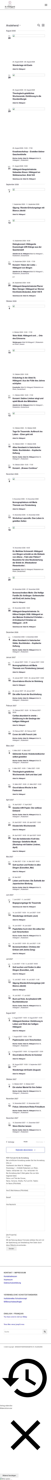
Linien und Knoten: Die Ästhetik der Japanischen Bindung (29, 882)
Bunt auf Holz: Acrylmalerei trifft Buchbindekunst (27, 1000)
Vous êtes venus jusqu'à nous (14, 1324)
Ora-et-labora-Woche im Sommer (27, 1054)
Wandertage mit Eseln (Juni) (25, 915)
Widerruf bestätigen (9, 1475)
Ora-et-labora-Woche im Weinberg (28, 681)
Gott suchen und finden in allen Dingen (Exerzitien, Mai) (27, 866)
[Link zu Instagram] (45, 1349)
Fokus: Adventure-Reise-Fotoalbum (29, 1106)
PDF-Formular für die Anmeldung (17, 1158)
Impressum (8, 1279)
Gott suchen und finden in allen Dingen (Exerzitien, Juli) (27, 968)
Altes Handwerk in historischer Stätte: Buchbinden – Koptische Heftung (27, 450)
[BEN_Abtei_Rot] (21, 5)
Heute (26, 1142)
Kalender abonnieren (24, 1150)
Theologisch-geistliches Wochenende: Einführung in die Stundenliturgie (27, 96)
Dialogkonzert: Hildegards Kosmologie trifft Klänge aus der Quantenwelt (27, 247)
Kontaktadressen (10, 1276)
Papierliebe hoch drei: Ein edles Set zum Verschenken (28, 930)
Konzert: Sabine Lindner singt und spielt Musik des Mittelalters (28, 400)
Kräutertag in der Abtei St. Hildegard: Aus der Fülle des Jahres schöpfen (29, 380)
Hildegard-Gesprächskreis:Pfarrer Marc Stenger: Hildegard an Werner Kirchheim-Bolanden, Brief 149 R (28, 289)
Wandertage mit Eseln (22, 65)
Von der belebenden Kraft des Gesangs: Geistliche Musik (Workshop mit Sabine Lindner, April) (26, 843)
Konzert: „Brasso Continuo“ (25, 468)
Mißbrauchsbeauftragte (13, 1301)
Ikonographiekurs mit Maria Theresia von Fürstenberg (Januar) (28, 667)
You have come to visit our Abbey (15, 1317)
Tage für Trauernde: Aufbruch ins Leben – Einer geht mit (27, 433)
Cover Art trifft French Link (25, 734)
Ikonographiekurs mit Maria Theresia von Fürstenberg (25, 503)
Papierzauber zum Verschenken (27, 1039)
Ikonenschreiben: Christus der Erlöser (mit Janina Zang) (26, 948)
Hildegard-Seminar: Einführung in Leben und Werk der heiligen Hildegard (28, 1024)
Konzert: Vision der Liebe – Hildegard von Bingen (25, 266)
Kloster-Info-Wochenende (24, 825)
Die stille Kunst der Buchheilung (27, 694)
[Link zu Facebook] (42, 1349)
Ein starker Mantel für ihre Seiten (27, 1087)
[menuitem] (46, 5)
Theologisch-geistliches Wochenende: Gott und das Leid (27, 773)
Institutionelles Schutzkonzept (15, 1298)
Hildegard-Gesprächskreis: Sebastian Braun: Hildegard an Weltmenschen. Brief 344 (26, 172)
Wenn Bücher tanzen (22, 1126)
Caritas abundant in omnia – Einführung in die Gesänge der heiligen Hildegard (26, 718)
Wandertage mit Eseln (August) (27, 1069)
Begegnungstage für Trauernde (27, 902)
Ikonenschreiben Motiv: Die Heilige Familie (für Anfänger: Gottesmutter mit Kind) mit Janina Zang (28, 595)
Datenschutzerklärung (12, 1282)
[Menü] (46, 5)
